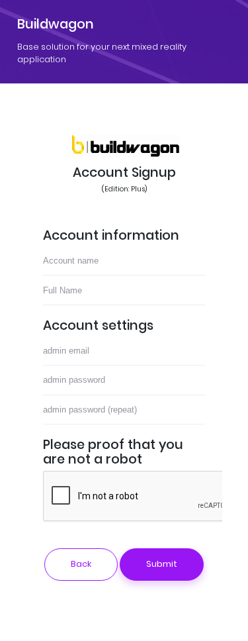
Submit (161, 564)
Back (81, 564)
